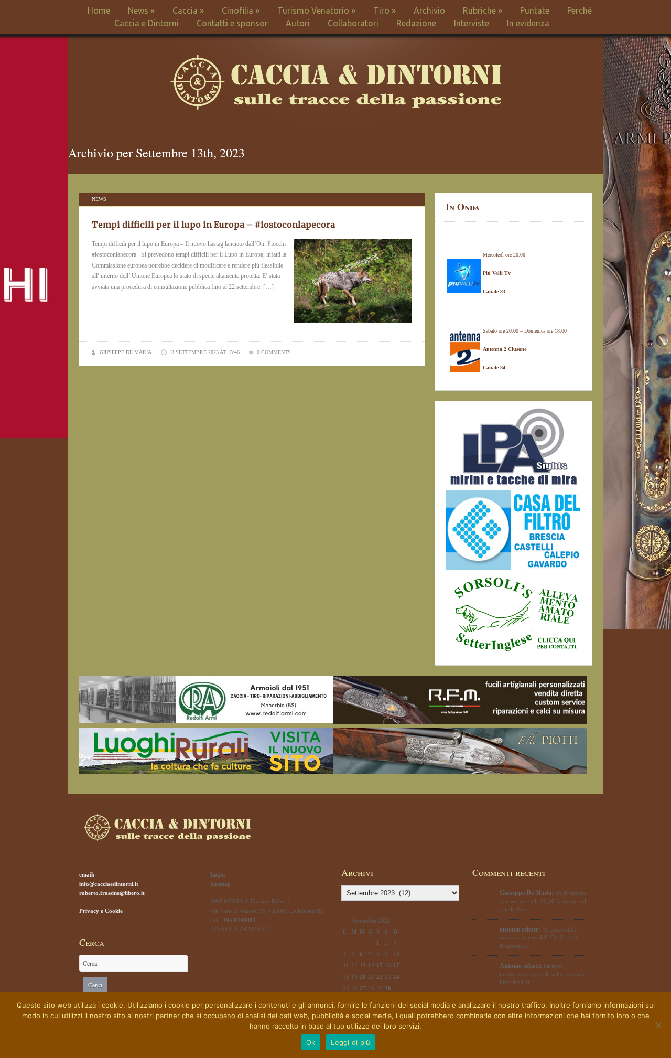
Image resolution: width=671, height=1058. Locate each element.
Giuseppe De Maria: (527, 892)
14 (371, 965)
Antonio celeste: (521, 965)
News (141, 10)
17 (396, 965)
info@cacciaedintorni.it (108, 884)
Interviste (471, 23)
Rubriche (482, 10)
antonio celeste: (520, 929)
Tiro (384, 10)
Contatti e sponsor (232, 23)
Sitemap (220, 884)
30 (388, 988)
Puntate (534, 10)
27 (363, 988)
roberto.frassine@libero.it (112, 893)
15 (379, 965)
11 (346, 965)
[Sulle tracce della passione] (335, 107)
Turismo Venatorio (316, 10)
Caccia (188, 10)
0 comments (274, 352)
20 (363, 977)
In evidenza (528, 23)
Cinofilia (240, 10)
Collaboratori (353, 23)
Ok (311, 1042)
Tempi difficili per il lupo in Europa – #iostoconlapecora (213, 224)
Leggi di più (350, 1042)
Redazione (416, 23)
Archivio (429, 10)
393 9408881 (239, 920)
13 (363, 965)
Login (217, 874)
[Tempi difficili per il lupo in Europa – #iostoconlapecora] (353, 325)
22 (379, 977)
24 (396, 977)
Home (99, 10)
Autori (298, 23)
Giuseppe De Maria (125, 352)
